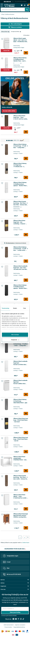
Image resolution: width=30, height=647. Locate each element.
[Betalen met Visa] (12, 631)
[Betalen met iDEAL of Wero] (7, 631)
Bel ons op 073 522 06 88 (14, 574)
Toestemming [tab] (5, 308)
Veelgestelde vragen (12, 556)
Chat (8, 568)
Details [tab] (15, 308)
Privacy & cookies (8, 627)
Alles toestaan (15, 334)
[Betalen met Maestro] (16, 631)
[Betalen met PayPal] (27, 631)
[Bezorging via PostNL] (2, 631)
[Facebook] (13, 619)
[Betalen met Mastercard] (20, 631)
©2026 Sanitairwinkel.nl (9, 625)
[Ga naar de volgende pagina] (27, 537)
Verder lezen (25, 543)
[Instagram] (21, 619)
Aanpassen (14, 339)
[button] (2, 39)
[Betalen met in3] (17, 635)
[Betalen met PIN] (23, 631)
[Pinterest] (18, 619)
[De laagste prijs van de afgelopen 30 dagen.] (21, 50)
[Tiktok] (23, 619)
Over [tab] (24, 308)
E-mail (8, 562)
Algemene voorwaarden (20, 625)
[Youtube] (16, 619)
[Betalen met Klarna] (13, 635)
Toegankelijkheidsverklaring (19, 627)
